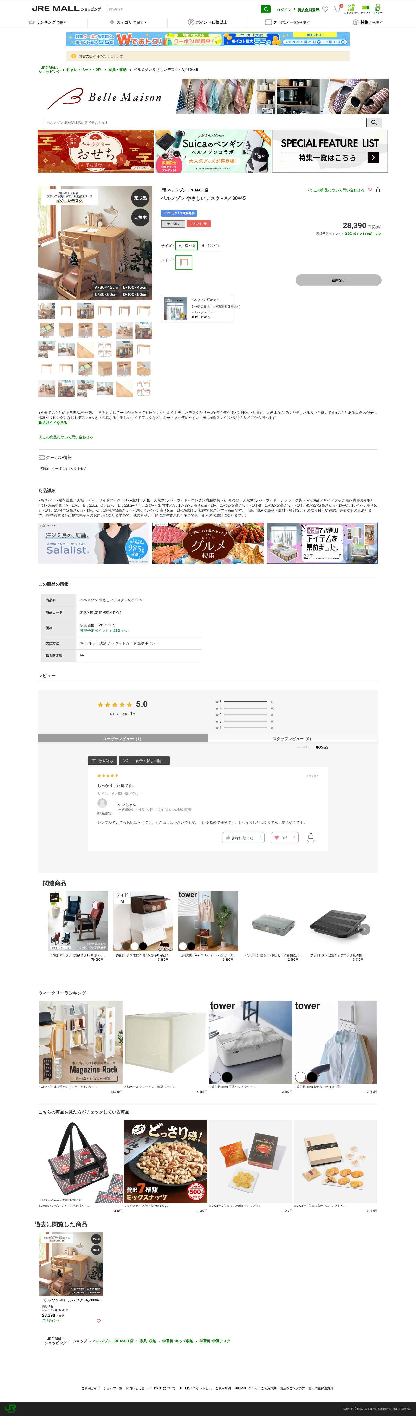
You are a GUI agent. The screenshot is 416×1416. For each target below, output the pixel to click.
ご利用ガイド (90, 1388)
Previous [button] (65, 243)
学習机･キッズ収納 (177, 1341)
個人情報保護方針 (320, 1388)
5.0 (142, 704)
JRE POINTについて (162, 1388)
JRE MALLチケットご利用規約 (255, 1388)
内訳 (379, 233)
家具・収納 (118, 70)
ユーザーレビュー (123, 738)
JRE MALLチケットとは (195, 1388)
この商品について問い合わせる (339, 190)
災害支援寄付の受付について (101, 56)
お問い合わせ (135, 1388)
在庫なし (338, 280)
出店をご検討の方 (292, 1388)
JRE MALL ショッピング (49, 70)
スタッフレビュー (293, 738)
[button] (364, 929)
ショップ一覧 (113, 1388)
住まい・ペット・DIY (84, 70)
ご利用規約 (223, 1388)
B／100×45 (210, 245)
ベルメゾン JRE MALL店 (113, 1341)
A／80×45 (187, 245)
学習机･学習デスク (215, 1341)
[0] (337, 9)
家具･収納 (148, 1341)
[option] (95, 243)
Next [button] (125, 243)
